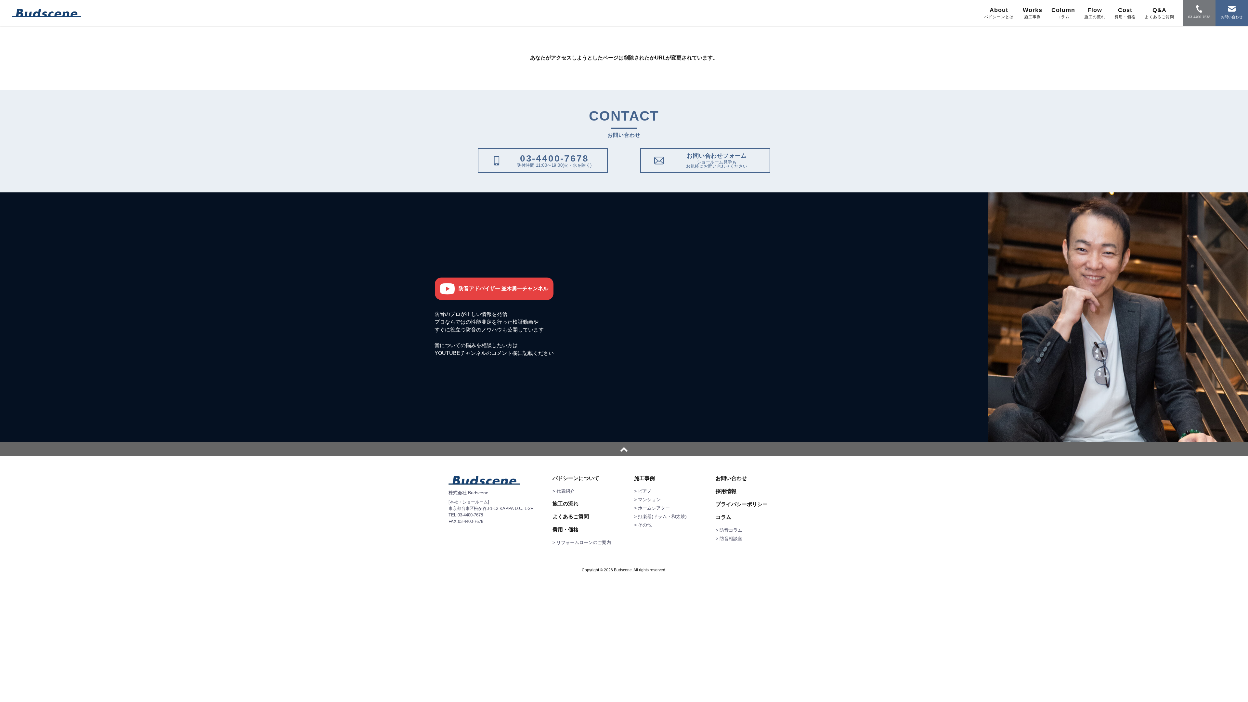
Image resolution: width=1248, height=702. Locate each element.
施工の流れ (565, 503)
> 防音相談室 (729, 538)
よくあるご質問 (570, 516)
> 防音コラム (729, 530)
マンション (649, 499)
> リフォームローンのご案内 (581, 542)
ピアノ (645, 491)
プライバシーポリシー (742, 504)
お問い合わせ (731, 478)
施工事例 (644, 478)
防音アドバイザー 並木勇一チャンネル (503, 288)
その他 (645, 525)
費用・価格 (565, 529)
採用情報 (726, 491)
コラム (723, 517)
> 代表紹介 (563, 491)
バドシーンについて (575, 478)
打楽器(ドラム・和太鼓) (662, 516)
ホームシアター (654, 508)
